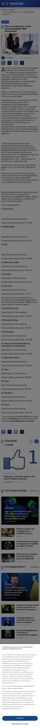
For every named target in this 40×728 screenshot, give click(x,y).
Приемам (20, 718)
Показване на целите (20, 724)
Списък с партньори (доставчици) (15, 711)
